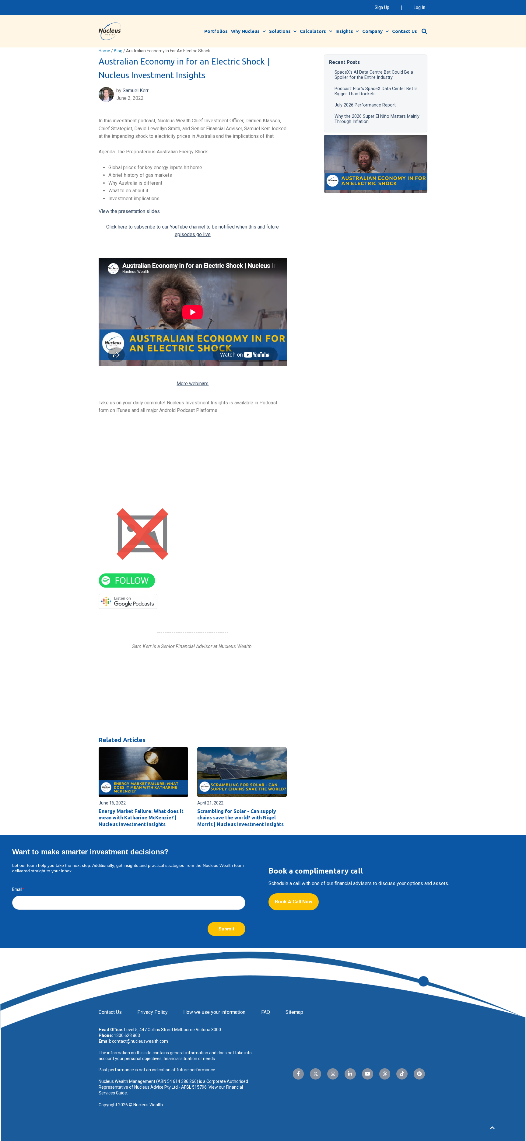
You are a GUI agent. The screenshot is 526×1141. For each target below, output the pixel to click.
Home (104, 50)
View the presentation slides (129, 211)
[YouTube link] (367, 1074)
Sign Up (382, 7)
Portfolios (216, 31)
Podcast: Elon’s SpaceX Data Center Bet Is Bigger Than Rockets (376, 91)
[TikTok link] (402, 1074)
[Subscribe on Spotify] (127, 580)
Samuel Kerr (136, 90)
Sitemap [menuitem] (294, 1012)
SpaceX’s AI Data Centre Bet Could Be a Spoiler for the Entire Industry (374, 75)
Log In (419, 7)
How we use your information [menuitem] (214, 1012)
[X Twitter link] (315, 1074)
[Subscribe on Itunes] (142, 534)
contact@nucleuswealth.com (140, 1041)
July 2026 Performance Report (365, 105)
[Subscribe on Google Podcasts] (128, 601)
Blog (118, 50)
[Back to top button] (492, 1128)
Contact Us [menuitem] (110, 1012)
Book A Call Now (293, 902)
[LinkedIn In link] (350, 1074)
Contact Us (404, 31)
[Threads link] (385, 1074)
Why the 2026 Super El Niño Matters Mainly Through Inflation (377, 119)
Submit (226, 928)
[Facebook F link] (298, 1074)
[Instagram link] (332, 1074)
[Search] (424, 31)
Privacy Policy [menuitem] (152, 1012)
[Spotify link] (419, 1074)
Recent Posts (344, 62)
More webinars (193, 383)
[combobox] (427, 31)
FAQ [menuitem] (265, 1012)
